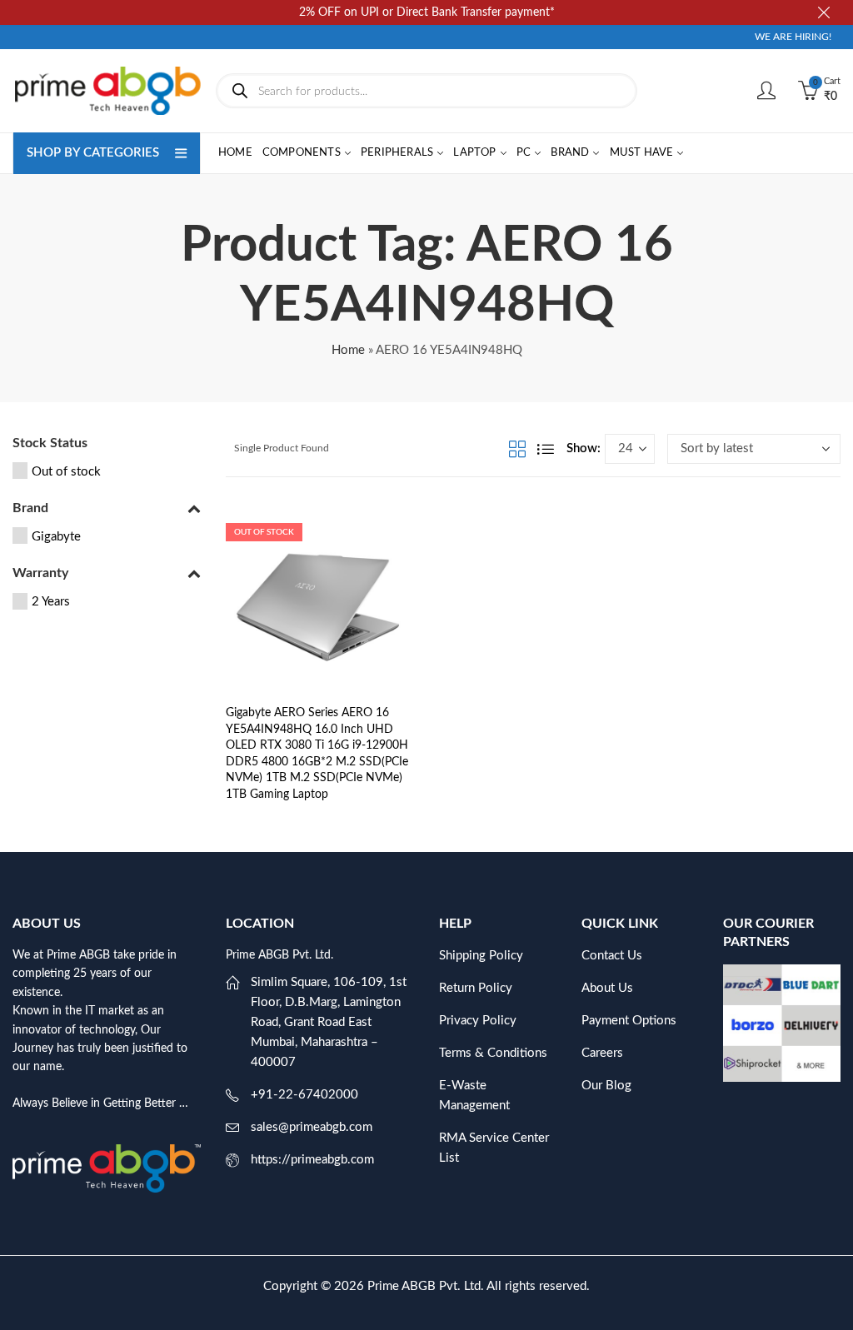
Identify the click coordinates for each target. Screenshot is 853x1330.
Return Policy (475, 988)
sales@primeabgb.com (311, 1127)
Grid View (517, 449)
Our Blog (606, 1085)
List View (545, 449)
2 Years (51, 601)
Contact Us (611, 955)
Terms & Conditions (493, 1053)
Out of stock (66, 472)
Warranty (40, 573)
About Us (607, 988)
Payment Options (628, 1020)
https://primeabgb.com (312, 1159)
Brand (30, 508)
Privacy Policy (477, 1020)
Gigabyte (56, 537)
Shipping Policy (481, 955)
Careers (602, 1053)
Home (348, 350)
